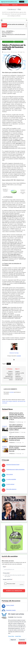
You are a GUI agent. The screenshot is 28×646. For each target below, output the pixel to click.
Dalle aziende (9, 474)
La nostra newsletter (11, 479)
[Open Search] (26, 20)
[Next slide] (26, 4)
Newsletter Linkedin (11, 610)
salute (8, 363)
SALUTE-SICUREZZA (19, 41)
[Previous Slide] (24, 4)
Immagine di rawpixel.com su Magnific (4, 448)
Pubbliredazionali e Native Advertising (15, 469)
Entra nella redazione (11, 489)
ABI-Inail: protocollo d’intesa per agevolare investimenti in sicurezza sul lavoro (17, 438)
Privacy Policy (11, 636)
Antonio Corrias (7, 52)
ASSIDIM (19, 355)
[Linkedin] (14, 359)
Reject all (13, 639)
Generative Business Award (12, 464)
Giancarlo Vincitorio (14, 432)
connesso (11, 392)
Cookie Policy (18, 636)
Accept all (22, 643)
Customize (22, 639)
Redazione (12, 422)
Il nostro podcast (10, 484)
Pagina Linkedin (10, 605)
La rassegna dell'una (8, 41)
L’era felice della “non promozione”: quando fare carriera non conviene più (5, 4)
